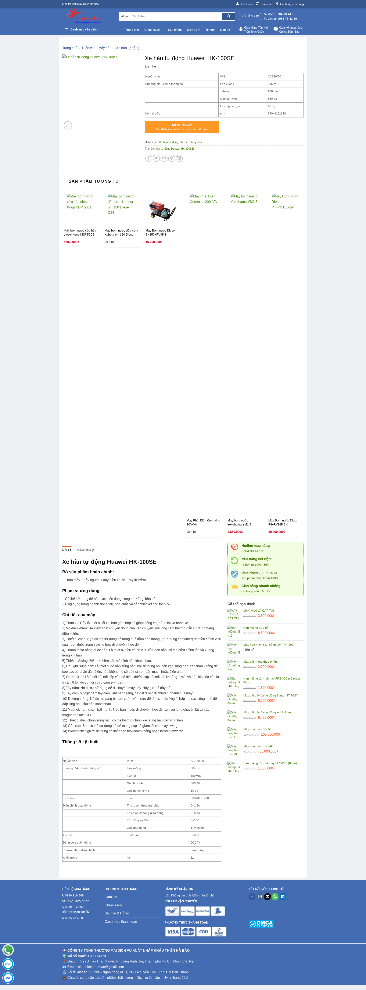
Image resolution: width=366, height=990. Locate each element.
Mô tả (66, 550)
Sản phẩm (175, 29)
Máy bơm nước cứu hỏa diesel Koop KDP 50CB (80, 232)
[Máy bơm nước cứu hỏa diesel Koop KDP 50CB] (80, 207)
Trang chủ (132, 29)
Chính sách (152, 29)
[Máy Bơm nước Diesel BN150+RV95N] (162, 207)
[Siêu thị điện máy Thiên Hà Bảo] (87, 16)
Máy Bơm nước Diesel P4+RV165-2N (283, 522)
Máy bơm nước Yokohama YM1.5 (239, 522)
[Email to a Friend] (164, 158)
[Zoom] (68, 125)
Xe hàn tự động (127, 48)
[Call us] (275, 896)
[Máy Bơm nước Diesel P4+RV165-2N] (285, 352)
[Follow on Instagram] (259, 896)
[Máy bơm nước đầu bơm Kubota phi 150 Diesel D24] (121, 207)
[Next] (303, 365)
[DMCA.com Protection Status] (261, 923)
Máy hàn (104, 48)
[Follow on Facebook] (252, 896)
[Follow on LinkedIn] (282, 896)
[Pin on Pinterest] (171, 158)
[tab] (66, 550)
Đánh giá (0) (86, 550)
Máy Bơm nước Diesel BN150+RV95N (160, 232)
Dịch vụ (192, 29)
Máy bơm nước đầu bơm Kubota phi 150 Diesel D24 (121, 232)
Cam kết (111, 897)
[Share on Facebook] (148, 158)
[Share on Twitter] (156, 158)
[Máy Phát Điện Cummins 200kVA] (203, 352)
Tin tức (210, 29)
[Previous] (62, 365)
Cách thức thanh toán (121, 921)
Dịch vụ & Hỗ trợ (117, 913)
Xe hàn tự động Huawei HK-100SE (172, 148)
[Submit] (228, 16)
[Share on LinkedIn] (179, 158)
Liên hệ (225, 29)
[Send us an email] (267, 896)
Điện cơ (88, 48)
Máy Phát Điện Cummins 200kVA (203, 522)
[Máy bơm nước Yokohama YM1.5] (244, 352)
